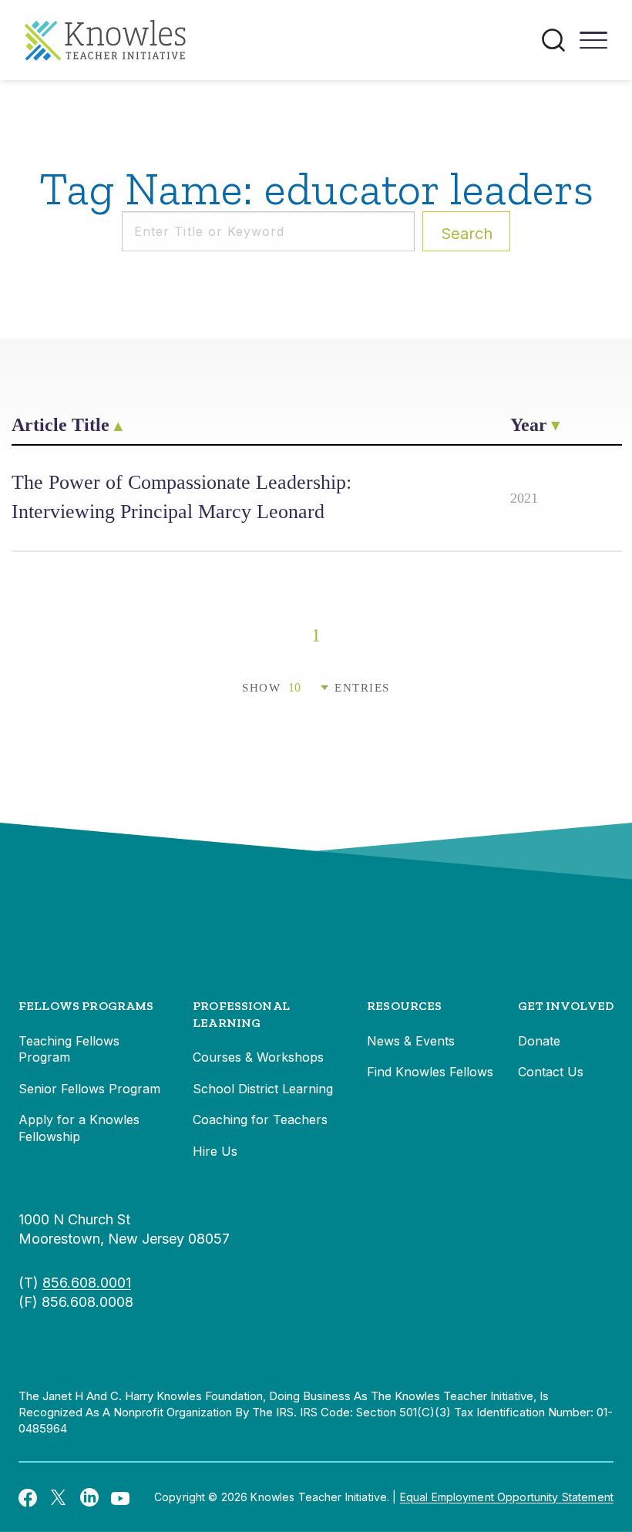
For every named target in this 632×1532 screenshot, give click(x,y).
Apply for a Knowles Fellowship (79, 1128)
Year (528, 425)
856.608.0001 (86, 1282)
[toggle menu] (593, 45)
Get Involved (566, 1005)
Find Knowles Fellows (430, 1071)
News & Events (411, 1041)
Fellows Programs (86, 1005)
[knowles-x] (58, 1497)
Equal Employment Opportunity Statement (507, 1496)
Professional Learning (241, 1014)
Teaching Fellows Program (68, 1049)
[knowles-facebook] (27, 1497)
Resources (404, 1005)
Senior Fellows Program (89, 1088)
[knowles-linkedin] (89, 1497)
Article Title (60, 425)
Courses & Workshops (258, 1057)
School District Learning (263, 1088)
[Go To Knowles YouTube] (120, 1497)
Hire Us (215, 1151)
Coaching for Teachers (260, 1119)
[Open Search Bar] (553, 40)
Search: (466, 233)
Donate (539, 1041)
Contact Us (550, 1071)
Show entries (316, 688)
